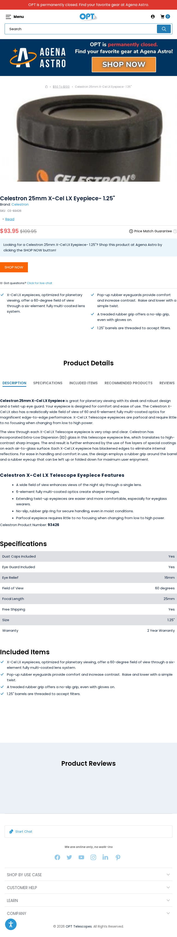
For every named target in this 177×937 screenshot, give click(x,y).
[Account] (153, 16)
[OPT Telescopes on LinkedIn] (105, 858)
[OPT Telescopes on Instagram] (93, 858)
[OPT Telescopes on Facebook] (57, 858)
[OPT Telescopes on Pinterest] (118, 858)
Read (9, 219)
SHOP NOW (14, 267)
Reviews (167, 383)
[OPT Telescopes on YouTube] (81, 858)
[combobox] (88, 28)
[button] (11, 924)
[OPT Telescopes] (88, 16)
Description (14, 383)
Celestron (20, 204)
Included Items (83, 383)
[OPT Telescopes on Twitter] (69, 858)
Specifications (47, 383)
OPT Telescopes (79, 926)
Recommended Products (129, 383)
